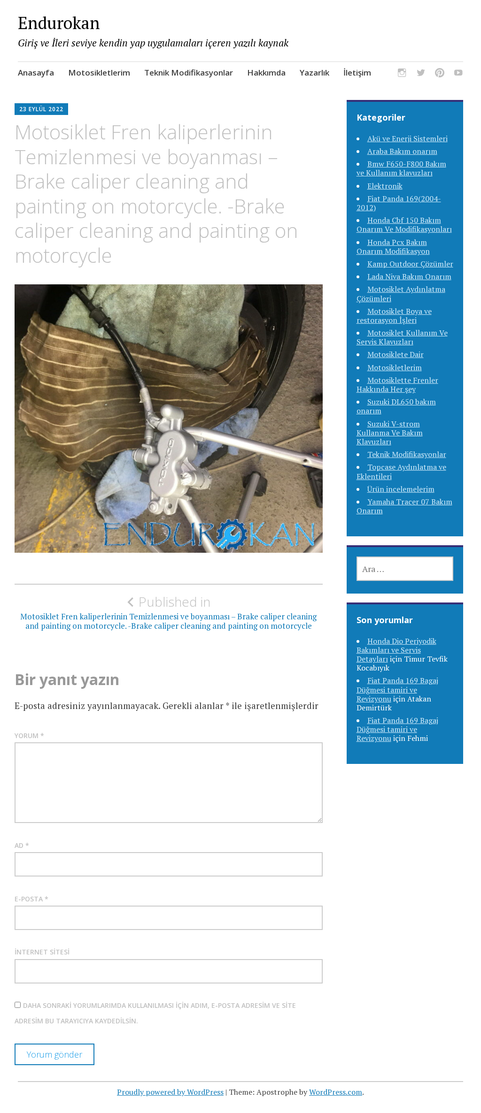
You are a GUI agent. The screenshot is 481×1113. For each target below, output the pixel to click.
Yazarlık (314, 72)
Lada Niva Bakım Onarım (409, 276)
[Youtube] (458, 73)
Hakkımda (266, 72)
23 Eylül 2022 (41, 109)
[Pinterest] (439, 73)
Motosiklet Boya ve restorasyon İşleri (394, 315)
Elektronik (385, 186)
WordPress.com (335, 1092)
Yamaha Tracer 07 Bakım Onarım (404, 506)
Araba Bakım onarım (402, 151)
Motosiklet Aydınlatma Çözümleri (401, 293)
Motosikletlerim (99, 72)
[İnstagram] (402, 73)
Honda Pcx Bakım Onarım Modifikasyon (393, 246)
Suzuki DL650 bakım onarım (396, 406)
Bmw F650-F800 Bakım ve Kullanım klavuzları (401, 168)
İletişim (357, 72)
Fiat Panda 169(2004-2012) (399, 203)
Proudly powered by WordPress (170, 1092)
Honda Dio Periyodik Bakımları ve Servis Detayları (396, 650)
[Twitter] (421, 73)
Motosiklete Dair (395, 354)
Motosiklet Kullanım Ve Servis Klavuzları (402, 337)
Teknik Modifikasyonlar (188, 72)
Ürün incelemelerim (400, 489)
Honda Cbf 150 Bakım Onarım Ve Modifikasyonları (404, 224)
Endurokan (59, 23)
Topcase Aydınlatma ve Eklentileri (401, 471)
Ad (22, 845)
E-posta (31, 898)
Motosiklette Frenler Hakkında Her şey (397, 384)
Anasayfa (36, 72)
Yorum (29, 735)
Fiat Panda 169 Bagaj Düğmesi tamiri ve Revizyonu (397, 689)
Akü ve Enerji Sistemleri (407, 138)
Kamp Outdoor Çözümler (410, 264)
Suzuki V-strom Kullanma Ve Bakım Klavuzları (390, 433)
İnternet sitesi (42, 951)
